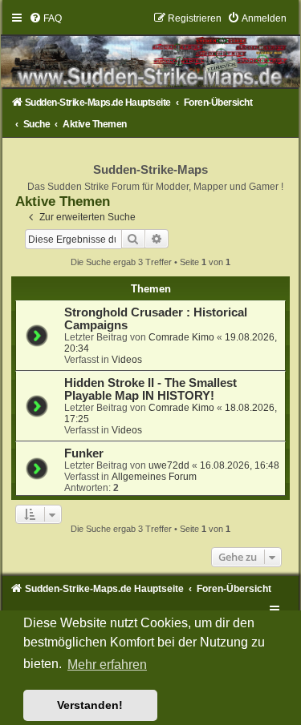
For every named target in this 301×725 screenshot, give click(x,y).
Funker (84, 453)
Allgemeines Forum (154, 476)
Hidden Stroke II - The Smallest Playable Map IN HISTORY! (150, 389)
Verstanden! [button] (90, 705)
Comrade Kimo (181, 337)
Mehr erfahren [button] (107, 664)
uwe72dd (168, 465)
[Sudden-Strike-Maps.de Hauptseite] (151, 50)
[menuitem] (45, 18)
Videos (127, 359)
